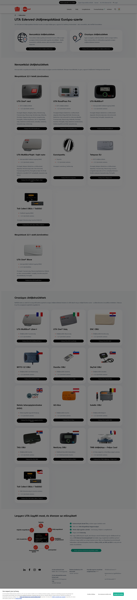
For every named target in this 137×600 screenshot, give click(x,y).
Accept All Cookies (118, 594)
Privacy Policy (18, 598)
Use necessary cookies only (104, 594)
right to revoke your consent (58, 597)
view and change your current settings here (30, 597)
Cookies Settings (91, 594)
